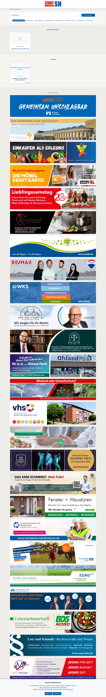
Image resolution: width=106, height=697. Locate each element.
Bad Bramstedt (49, 20)
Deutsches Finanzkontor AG (20, 49)
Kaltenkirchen (59, 20)
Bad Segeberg (39, 20)
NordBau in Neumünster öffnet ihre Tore (20, 79)
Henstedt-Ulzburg (70, 20)
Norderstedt (89, 20)
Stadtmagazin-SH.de (16, 9)
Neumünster (29, 20)
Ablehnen (48, 693)
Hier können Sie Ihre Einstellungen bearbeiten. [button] (53, 687)
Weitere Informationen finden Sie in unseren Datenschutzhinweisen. (53, 689)
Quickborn (81, 20)
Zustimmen (57, 693)
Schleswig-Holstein (18, 20)
